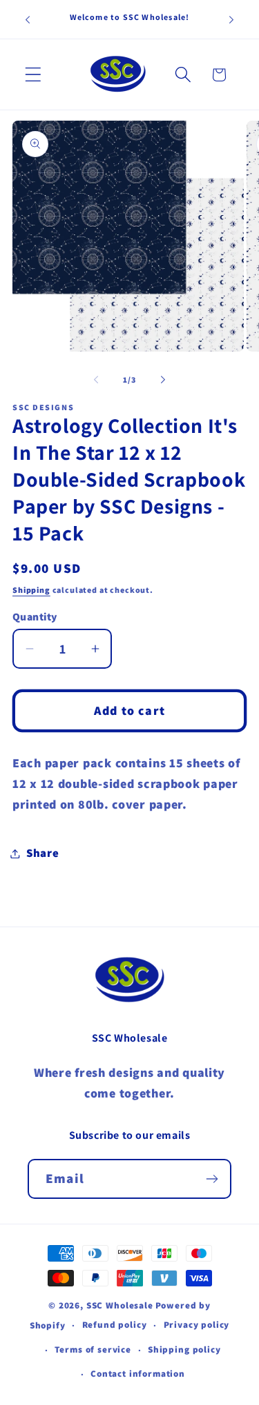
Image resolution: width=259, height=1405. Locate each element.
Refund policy (114, 1325)
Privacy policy (197, 1325)
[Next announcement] (231, 19)
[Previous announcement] (27, 19)
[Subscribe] (211, 1179)
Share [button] (42, 852)
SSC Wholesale (119, 1305)
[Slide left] (96, 379)
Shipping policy (184, 1349)
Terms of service (93, 1349)
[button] (33, 75)
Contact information (137, 1373)
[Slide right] (163, 379)
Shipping (31, 590)
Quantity (34, 616)
